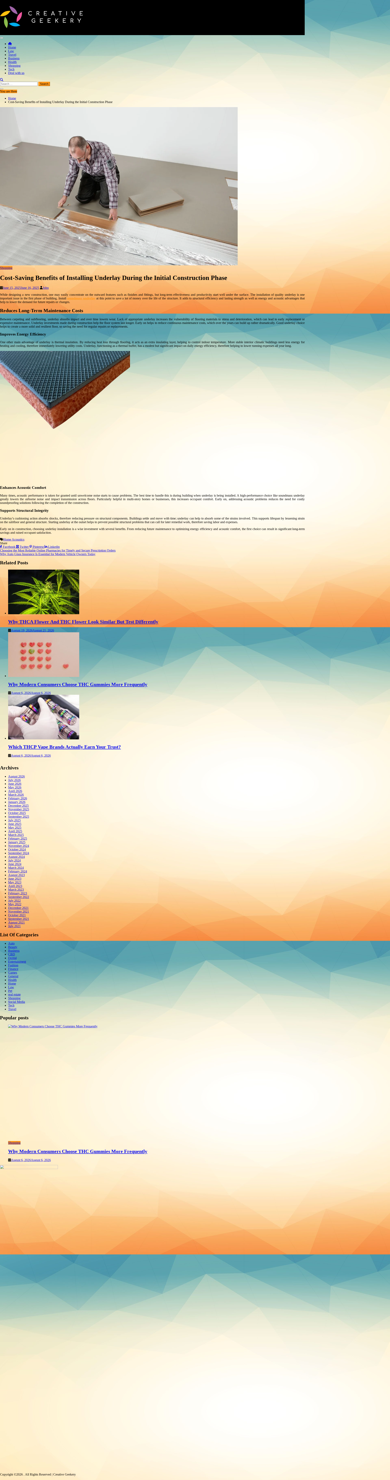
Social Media (16, 1002)
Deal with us (16, 73)
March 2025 (16, 835)
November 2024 (18, 846)
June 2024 (14, 864)
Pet (10, 991)
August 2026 (16, 776)
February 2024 (17, 871)
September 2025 (18, 816)
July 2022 (14, 900)
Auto (11, 943)
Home (12, 47)
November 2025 (18, 809)
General (13, 976)
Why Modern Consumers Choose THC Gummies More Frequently (77, 684)
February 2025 (17, 838)
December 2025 (18, 805)
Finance (13, 969)
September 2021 (18, 919)
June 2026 (14, 783)
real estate (14, 994)
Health (12, 62)
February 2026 (17, 798)
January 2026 (16, 802)
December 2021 (18, 908)
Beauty (12, 947)
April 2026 (15, 791)
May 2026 (14, 787)
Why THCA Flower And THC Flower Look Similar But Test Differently (83, 621)
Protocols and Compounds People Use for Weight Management (73, 1151)
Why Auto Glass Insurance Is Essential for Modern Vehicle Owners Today (47, 554)
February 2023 (17, 893)
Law (11, 51)
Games (12, 972)
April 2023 (15, 886)
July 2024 (14, 860)
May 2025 (14, 827)
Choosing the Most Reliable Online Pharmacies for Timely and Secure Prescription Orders (58, 550)
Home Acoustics (13, 539)
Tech (11, 69)
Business (14, 58)
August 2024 (16, 856)
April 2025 (15, 831)
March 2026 (16, 794)
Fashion (13, 965)
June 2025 (14, 824)
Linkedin (53, 547)
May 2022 (14, 904)
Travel (12, 54)
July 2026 (14, 780)
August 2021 (16, 922)
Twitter (24, 547)
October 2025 (17, 813)
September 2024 (18, 853)
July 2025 (14, 820)
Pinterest (38, 547)
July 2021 (14, 926)
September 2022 (18, 897)
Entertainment (17, 961)
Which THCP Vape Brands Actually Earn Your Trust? (64, 747)
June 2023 (14, 878)
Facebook (9, 547)
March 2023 (16, 889)
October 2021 (17, 915)
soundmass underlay (81, 298)
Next (308, 1093)
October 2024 (17, 849)
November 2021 (18, 911)
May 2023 (14, 882)
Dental (12, 958)
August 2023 (16, 875)
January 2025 (16, 842)
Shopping (14, 65)
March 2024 (16, 867)
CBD (11, 954)
